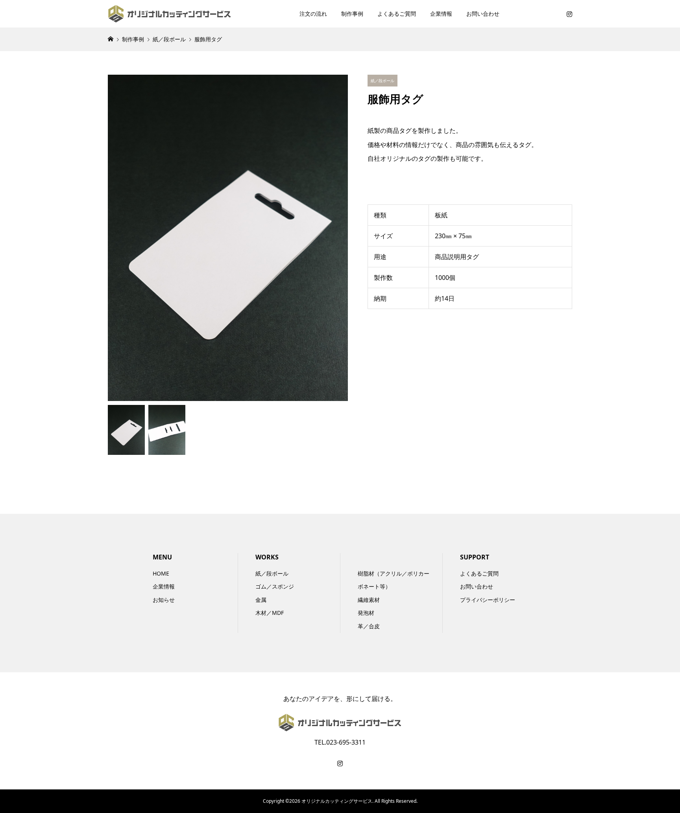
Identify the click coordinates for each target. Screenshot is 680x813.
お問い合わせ (482, 13)
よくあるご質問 (396, 13)
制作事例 (352, 13)
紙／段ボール (271, 573)
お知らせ (164, 599)
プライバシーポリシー (487, 599)
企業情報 (441, 13)
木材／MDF (269, 612)
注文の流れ (313, 13)
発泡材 (366, 612)
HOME (161, 573)
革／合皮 (369, 626)
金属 (260, 599)
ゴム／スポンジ (274, 586)
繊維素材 (369, 599)
